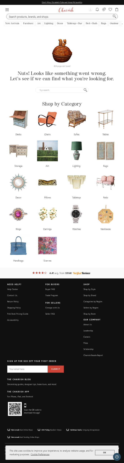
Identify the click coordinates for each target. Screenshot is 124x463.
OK (105, 452)
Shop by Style (89, 289)
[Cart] (117, 9)
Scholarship (88, 349)
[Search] (114, 16)
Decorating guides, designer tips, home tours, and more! (32, 384)
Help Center (12, 289)
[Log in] (90, 10)
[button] (7, 9)
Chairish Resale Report (93, 355)
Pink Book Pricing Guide (17, 314)
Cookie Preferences (40, 454)
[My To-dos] (97, 9)
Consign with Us (52, 307)
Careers (86, 337)
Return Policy (13, 301)
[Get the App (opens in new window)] (14, 409)
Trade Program (51, 295)
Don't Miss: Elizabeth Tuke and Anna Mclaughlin (62, 2)
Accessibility (13, 320)
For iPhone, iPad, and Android (20, 396)
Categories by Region (92, 301)
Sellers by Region (90, 307)
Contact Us (12, 295)
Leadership (88, 330)
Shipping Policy (14, 307)
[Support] (117, 457)
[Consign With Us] (104, 9)
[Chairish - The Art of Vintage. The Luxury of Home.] (66, 9)
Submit (55, 369)
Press (85, 343)
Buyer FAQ (50, 289)
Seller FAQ (50, 314)
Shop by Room (89, 314)
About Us (87, 324)
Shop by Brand (89, 295)
